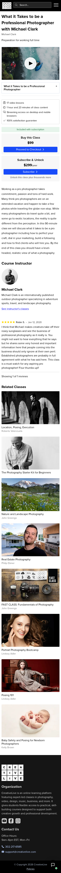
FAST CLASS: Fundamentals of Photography (28, 604)
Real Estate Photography (16, 559)
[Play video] (30, 63)
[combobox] (32, 5)
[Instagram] (18, 821)
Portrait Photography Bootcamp (20, 650)
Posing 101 (8, 695)
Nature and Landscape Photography (23, 514)
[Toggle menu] (56, 5)
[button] (53, 865)
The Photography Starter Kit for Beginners (26, 472)
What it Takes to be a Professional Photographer (24, 87)
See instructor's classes (15, 309)
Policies (31, 869)
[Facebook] (11, 821)
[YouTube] (4, 821)
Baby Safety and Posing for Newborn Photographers (23, 741)
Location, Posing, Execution (18, 427)
